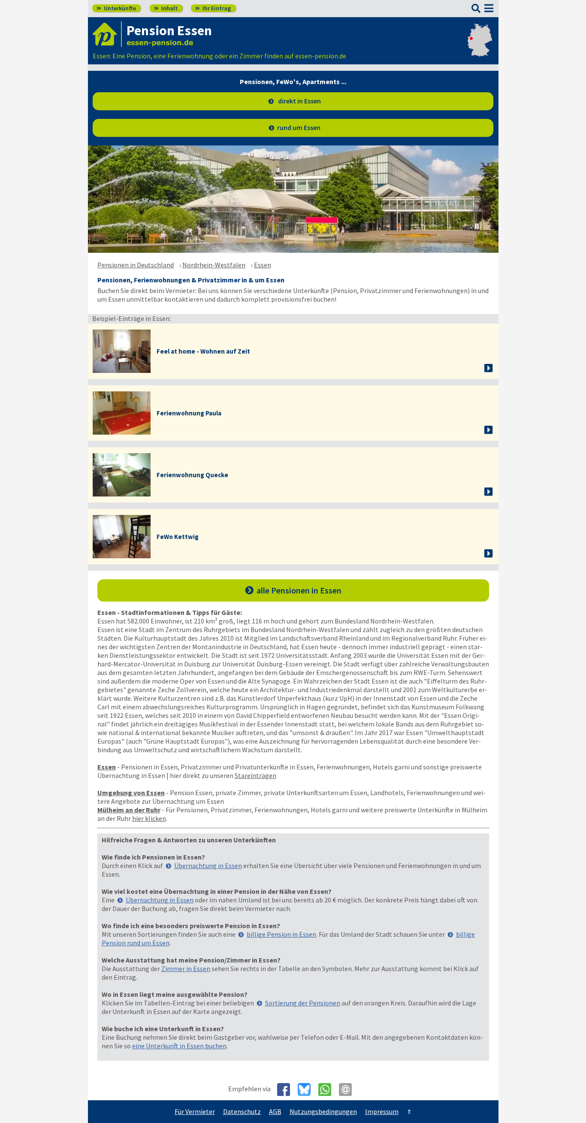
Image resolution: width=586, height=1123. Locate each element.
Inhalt (166, 8)
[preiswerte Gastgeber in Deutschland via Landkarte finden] (480, 47)
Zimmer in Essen (185, 968)
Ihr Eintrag (213, 8)
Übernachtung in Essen (208, 865)
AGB (275, 1111)
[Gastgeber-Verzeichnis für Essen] (107, 34)
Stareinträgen (255, 775)
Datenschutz (242, 1111)
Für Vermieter (195, 1111)
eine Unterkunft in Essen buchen (179, 1045)
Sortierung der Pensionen (302, 1003)
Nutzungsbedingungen (323, 1111)
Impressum (382, 1111)
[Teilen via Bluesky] (307, 1089)
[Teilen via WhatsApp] (328, 1089)
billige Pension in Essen (281, 934)
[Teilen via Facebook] (286, 1089)
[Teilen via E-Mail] (348, 1089)
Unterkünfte (116, 8)
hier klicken (149, 818)
